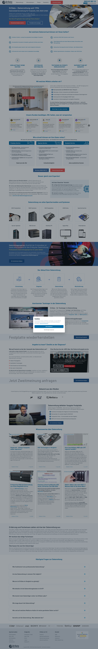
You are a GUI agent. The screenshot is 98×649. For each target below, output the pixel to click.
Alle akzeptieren (49, 326)
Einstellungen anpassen (49, 329)
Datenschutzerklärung (44, 323)
